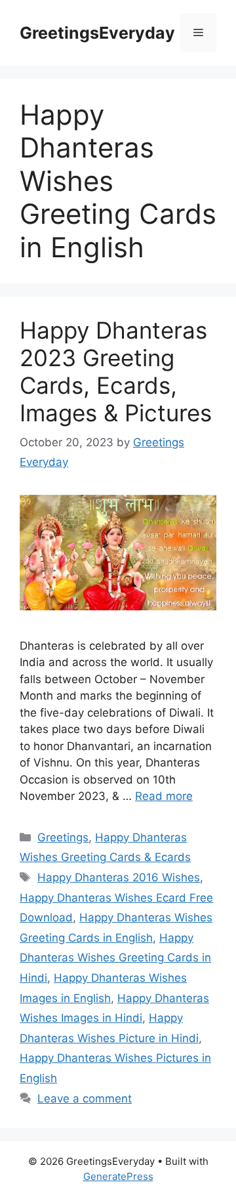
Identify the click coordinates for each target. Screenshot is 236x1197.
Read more (164, 796)
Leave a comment (84, 1098)
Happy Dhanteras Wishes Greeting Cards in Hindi (115, 957)
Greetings (62, 837)
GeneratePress (118, 1176)
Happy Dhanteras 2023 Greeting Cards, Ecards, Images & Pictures (116, 371)
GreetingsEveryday (97, 33)
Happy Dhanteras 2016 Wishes (118, 877)
